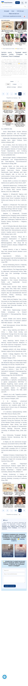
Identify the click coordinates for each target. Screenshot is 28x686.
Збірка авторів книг (14, 13)
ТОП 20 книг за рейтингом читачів (12, 16)
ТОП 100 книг (20, 11)
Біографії (6, 11)
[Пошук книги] (25, 6)
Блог (13, 11)
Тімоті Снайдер (8, 63)
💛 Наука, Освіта (22, 63)
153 (16, 94)
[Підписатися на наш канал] (24, 16)
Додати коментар (9, 586)
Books (8, 2)
